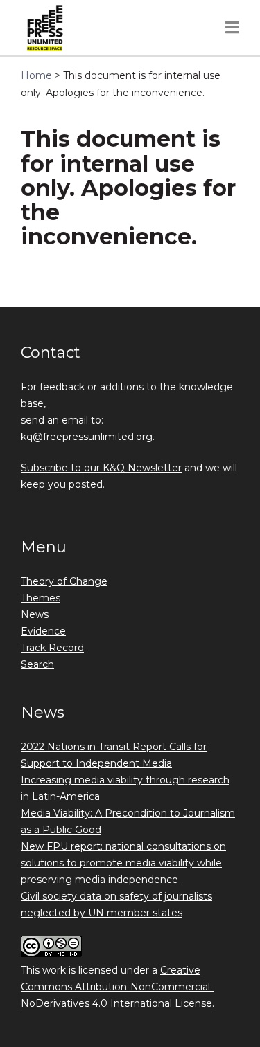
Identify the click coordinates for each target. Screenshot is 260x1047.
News (35, 614)
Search (37, 664)
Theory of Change (64, 581)
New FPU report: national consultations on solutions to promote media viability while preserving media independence (123, 863)
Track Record (52, 647)
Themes (40, 598)
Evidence (43, 631)
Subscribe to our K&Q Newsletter (101, 468)
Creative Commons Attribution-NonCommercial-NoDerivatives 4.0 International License (117, 987)
